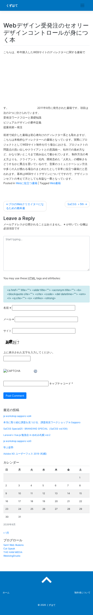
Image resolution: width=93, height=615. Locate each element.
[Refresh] (35, 371)
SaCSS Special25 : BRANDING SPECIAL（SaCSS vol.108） (36, 428)
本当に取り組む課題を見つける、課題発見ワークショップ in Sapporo (41, 422)
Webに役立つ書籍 (26, 183)
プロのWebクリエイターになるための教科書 (25, 206)
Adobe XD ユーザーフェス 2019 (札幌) (25, 453)
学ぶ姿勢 (8, 447)
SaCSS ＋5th (75, 204)
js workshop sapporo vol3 (17, 441)
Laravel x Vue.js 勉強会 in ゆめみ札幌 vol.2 (26, 435)
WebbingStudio (11, 555)
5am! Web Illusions (13, 545)
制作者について (82, 592)
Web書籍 (55, 183)
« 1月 (6, 532)
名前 (7, 307)
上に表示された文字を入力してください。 (29, 352)
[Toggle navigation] (82, 5)
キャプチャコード (60, 383)
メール (8, 319)
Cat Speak (9, 548)
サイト (7, 330)
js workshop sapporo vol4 (17, 416)
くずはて (12, 5)
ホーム (6, 592)
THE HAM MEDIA (12, 552)
